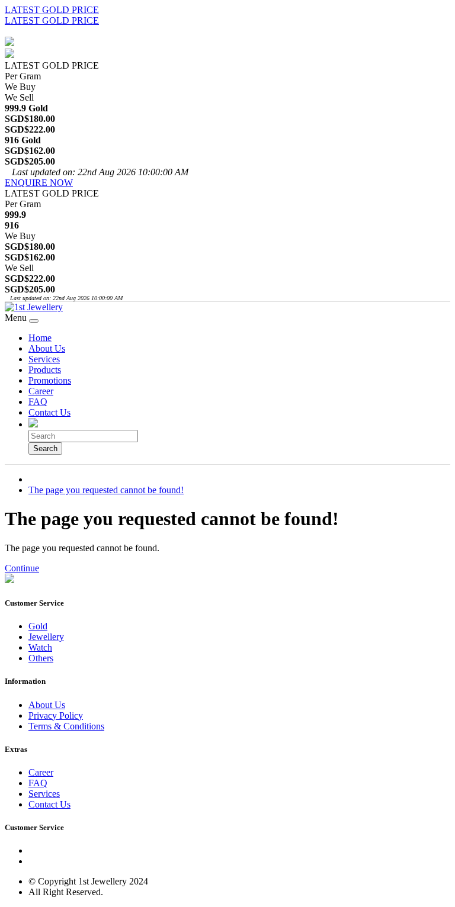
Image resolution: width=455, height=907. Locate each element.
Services (44, 359)
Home (40, 338)
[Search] (33, 424)
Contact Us (49, 412)
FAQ (37, 402)
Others (40, 658)
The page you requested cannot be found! (106, 490)
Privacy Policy (55, 715)
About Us (46, 348)
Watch (40, 647)
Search (45, 448)
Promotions (49, 380)
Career (40, 391)
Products (44, 370)
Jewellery (46, 637)
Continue (22, 568)
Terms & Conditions (66, 726)
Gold (37, 626)
